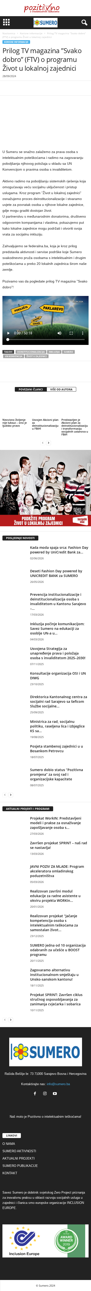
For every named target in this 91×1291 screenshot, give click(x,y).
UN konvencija (13, 356)
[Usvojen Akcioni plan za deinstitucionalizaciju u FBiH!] (45, 407)
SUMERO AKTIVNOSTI (19, 1151)
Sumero (68, 351)
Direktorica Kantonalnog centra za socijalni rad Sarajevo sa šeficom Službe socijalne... (58, 701)
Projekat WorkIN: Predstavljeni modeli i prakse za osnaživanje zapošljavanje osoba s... (55, 823)
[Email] (52, 88)
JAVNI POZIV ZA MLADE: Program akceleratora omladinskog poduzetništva (57, 871)
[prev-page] (42, 442)
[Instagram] (46, 1094)
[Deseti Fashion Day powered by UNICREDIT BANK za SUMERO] (14, 578)
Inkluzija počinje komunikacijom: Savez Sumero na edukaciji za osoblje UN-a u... (57, 628)
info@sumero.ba (58, 1084)
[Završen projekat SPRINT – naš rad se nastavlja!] (14, 850)
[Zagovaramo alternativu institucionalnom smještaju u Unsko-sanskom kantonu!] (14, 977)
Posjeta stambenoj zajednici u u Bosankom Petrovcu (56, 748)
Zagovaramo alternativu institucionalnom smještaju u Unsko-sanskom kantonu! (54, 975)
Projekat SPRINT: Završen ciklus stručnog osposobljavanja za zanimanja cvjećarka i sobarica (56, 999)
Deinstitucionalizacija (31, 351)
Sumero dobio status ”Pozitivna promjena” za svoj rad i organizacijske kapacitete (56, 774)
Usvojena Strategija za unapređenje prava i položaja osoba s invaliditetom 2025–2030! (57, 653)
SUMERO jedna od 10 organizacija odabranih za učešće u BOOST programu (58, 950)
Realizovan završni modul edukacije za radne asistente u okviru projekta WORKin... (55, 896)
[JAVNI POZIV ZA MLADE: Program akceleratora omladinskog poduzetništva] (14, 873)
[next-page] (48, 442)
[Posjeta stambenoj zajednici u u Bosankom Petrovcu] (14, 753)
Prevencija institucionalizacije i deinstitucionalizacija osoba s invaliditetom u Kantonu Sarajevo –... (58, 601)
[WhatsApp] (29, 88)
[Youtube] (55, 1094)
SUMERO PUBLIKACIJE (20, 1166)
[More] (74, 88)
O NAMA (8, 1144)
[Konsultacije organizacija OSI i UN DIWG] (14, 680)
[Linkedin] (41, 88)
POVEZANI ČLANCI (31, 389)
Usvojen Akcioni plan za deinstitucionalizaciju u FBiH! (45, 424)
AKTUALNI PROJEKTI (18, 1158)
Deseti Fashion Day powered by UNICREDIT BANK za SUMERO (56, 573)
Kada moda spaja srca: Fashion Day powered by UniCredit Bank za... (59, 549)
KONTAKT (9, 1173)
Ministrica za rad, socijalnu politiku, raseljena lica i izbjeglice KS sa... (57, 726)
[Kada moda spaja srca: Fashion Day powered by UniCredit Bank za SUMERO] (14, 554)
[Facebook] (7, 88)
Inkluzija (54, 351)
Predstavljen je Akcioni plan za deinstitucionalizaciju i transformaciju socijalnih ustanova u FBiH (74, 427)
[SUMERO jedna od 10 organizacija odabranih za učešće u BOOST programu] (14, 952)
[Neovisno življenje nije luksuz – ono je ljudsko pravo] (16, 407)
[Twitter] (18, 88)
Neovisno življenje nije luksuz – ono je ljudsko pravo (14, 422)
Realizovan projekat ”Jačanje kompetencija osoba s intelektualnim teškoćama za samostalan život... (54, 923)
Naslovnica (8, 33)
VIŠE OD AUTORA (61, 389)
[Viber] (63, 88)
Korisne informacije (31, 33)
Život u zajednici (36, 356)
